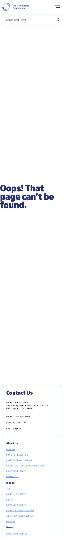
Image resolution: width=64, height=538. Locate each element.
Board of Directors (17, 454)
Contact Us (12, 476)
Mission (10, 449)
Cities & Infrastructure (20, 510)
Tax (8, 488)
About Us (12, 443)
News (9, 527)
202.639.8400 (22, 416)
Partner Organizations (19, 460)
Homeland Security (16, 505)
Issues (10, 482)
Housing (10, 521)
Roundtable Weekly (16, 533)
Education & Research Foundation (25, 465)
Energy (10, 499)
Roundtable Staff (16, 471)
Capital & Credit (16, 494)
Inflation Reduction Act (20, 515)
